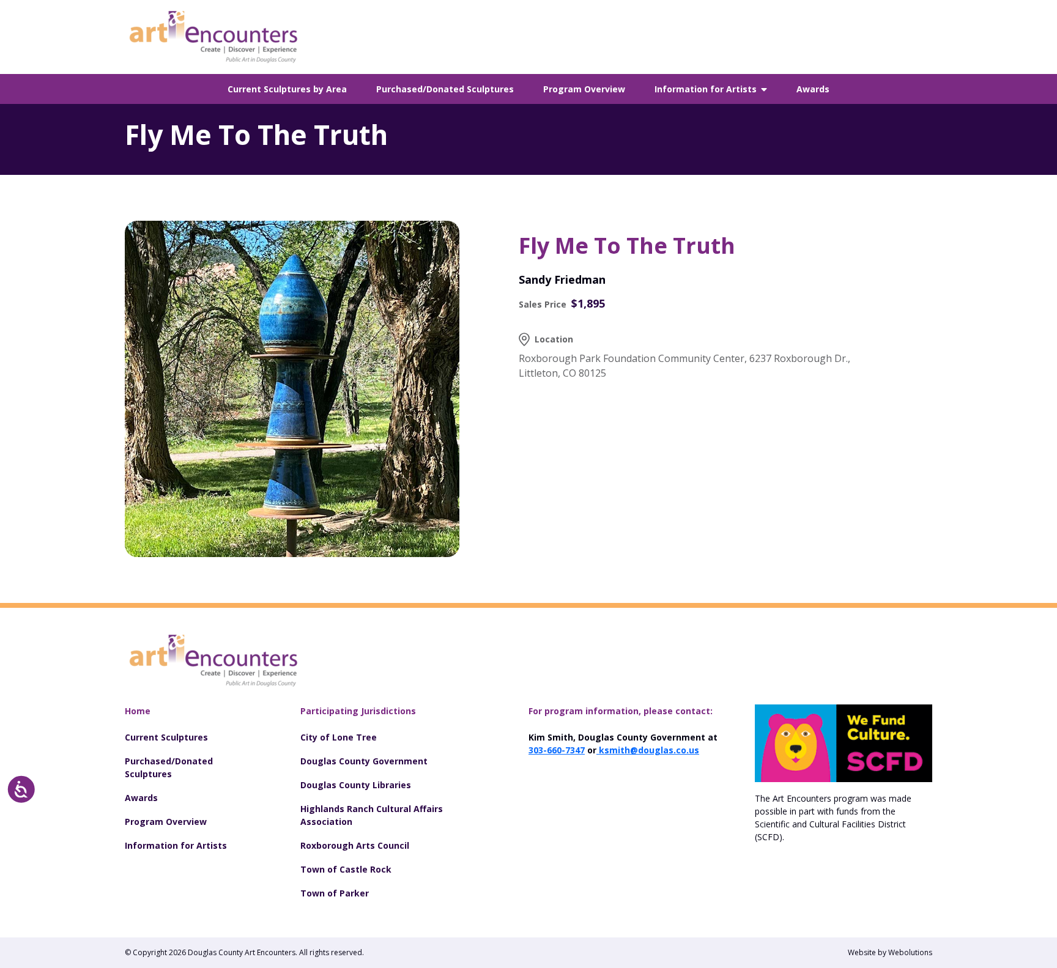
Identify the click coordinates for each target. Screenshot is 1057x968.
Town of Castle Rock (345, 869)
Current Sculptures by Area (287, 89)
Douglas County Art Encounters (241, 952)
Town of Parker (334, 893)
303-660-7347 (556, 750)
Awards (812, 89)
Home (137, 711)
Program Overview (584, 89)
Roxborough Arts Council (354, 845)
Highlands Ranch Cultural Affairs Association (371, 815)
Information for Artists (706, 89)
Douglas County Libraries (355, 785)
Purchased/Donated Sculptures (445, 89)
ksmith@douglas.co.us (647, 750)
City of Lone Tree (338, 737)
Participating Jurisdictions (358, 711)
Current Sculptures (166, 737)
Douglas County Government (364, 761)
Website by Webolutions (890, 952)
